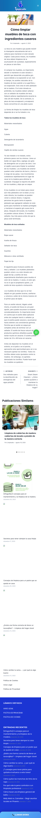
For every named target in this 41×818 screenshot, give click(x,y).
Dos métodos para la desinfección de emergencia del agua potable (10, 376)
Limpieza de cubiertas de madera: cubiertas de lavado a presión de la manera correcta (20, 436)
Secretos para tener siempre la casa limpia (19, 539)
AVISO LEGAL (8, 708)
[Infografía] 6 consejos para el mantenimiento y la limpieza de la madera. (17, 734)
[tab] (16, 452)
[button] (36, 332)
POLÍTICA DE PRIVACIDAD (13, 713)
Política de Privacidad (11, 689)
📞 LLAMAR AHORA (20, 815)
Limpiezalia (10, 442)
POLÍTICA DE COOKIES (11, 717)
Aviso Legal (7, 685)
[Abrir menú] (38, 5)
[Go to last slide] (5, 427)
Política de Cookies (10, 680)
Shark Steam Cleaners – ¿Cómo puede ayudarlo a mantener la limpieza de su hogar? (31, 379)
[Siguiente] (35, 427)
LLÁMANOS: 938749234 (12, 703)
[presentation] (20, 417)
